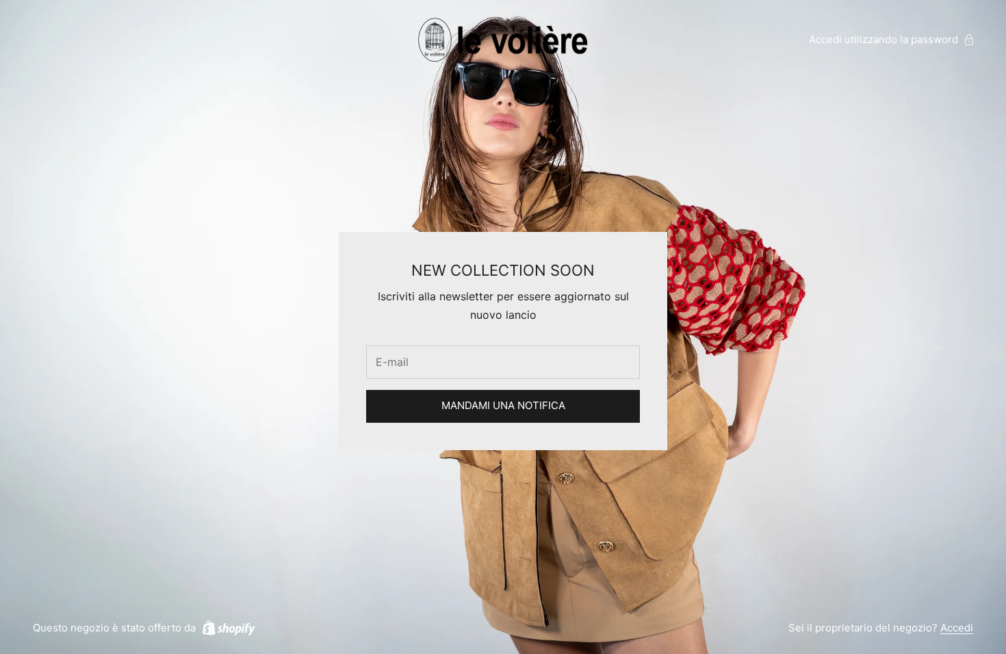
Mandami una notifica (503, 405)
